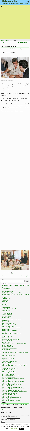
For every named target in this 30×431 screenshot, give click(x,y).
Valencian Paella (5, 306)
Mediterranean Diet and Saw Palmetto (10, 351)
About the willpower (6, 311)
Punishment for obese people (8, 358)
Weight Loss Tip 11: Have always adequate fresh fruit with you (15, 388)
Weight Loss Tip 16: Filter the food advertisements (13, 381)
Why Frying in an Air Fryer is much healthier (12, 292)
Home (2, 40)
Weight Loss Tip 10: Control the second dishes (12, 390)
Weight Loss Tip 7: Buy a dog (8, 394)
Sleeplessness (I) (5, 321)
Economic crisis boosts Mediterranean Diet (11, 333)
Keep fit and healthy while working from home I (12, 308)
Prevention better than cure (7, 346)
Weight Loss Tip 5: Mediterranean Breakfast (11, 397)
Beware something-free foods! (8, 355)
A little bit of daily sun (6, 359)
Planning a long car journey (8, 371)
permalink (14, 273)
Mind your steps (5, 317)
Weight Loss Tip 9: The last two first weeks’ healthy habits (14, 391)
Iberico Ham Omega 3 (23, 42)
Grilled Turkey (5, 300)
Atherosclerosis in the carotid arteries (10, 367)
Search (2, 279)
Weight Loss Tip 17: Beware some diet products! (12, 380)
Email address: (4, 419)
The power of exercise (7, 345)
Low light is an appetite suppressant (9, 348)
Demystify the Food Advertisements (10, 368)
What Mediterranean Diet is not (8, 369)
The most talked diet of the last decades (10, 375)
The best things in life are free (8, 374)
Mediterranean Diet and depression (9, 330)
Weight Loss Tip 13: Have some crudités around (12, 385)
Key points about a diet (7, 336)
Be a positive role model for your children (11, 339)
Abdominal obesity (6, 298)
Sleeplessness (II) (5, 320)
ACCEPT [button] (21, 428)
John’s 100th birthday (6, 316)
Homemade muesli (6, 307)
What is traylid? (5, 297)
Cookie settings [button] (13, 428)
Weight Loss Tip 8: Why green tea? (9, 393)
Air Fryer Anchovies (6, 288)
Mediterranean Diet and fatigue (8, 335)
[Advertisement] (15, 22)
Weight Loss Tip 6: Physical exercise (10, 396)
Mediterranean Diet (9, 1)
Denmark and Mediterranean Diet (9, 361)
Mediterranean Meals (6, 342)
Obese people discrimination (8, 356)
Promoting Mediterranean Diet (8, 377)
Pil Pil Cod (4, 304)
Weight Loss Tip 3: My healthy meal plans (11, 400)
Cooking (3, 42)
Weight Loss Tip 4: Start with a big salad (11, 399)
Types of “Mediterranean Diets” (9, 326)
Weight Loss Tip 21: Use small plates (10, 340)
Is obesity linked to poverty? (8, 332)
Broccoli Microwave (6, 310)
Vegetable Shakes (5, 301)
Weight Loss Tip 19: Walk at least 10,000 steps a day (13, 365)
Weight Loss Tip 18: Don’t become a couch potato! (13, 378)
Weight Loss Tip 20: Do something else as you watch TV (14, 364)
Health (6, 40)
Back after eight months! (7, 314)
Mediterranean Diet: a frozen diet (9, 338)
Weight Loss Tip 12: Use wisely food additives (12, 387)
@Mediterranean (23, 404)
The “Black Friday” (6, 349)
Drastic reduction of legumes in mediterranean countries (14, 343)
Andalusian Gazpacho (6, 303)
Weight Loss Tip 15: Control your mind (10, 383)
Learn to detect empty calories (8, 323)
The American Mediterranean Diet (9, 324)
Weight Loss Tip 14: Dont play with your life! (12, 384)
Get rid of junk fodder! (7, 313)
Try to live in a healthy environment (9, 372)
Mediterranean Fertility (7, 362)
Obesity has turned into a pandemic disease (11, 319)
